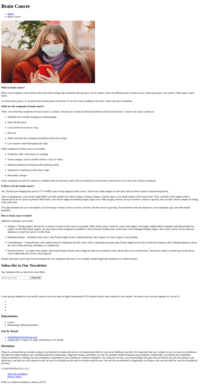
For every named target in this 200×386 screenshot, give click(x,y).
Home (11, 13)
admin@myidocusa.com (22, 337)
